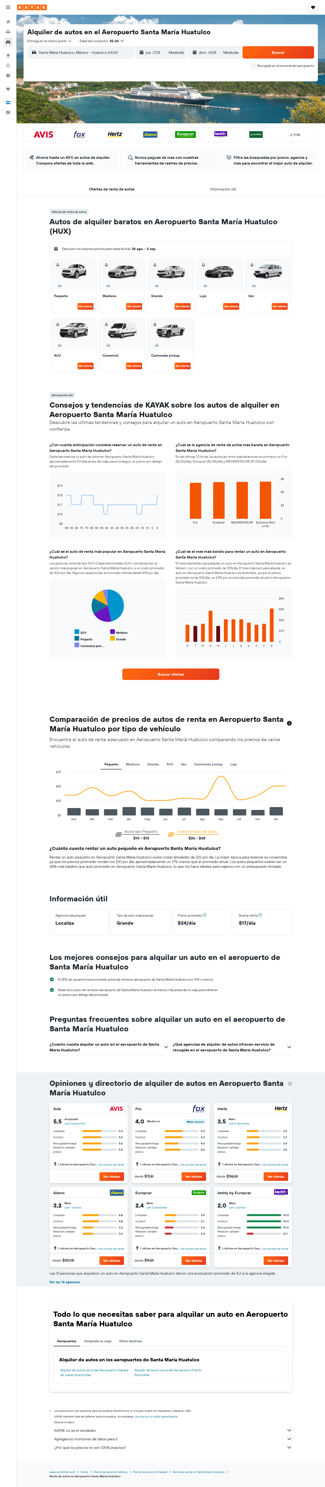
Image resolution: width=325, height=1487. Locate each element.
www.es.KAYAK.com (62, 1472)
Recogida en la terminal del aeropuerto (285, 66)
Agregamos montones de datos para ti (85, 1439)
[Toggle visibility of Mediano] (119, 632)
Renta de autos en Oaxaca (150, 1472)
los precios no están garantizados (156, 1416)
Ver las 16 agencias (64, 1282)
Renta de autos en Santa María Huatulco (198, 1472)
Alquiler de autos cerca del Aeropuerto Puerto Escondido (168, 1372)
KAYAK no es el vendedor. (75, 1430)
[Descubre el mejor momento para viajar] (8, 75)
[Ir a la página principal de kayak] (32, 7)
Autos (84, 1472)
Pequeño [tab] (111, 764)
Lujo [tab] (233, 764)
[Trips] (8, 89)
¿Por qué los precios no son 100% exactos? (90, 1447)
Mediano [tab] (133, 764)
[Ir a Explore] (8, 55)
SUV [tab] (170, 764)
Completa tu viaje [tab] (98, 1341)
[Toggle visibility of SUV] (80, 632)
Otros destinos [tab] (130, 1341)
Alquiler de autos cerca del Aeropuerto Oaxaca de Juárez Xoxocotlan (94, 1372)
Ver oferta (86, 306)
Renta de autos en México (111, 1472)
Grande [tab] (153, 764)
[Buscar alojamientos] (8, 32)
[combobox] (49, 41)
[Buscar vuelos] (8, 22)
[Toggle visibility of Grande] (118, 638)
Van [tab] (184, 764)
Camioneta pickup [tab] (208, 764)
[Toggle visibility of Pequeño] (83, 638)
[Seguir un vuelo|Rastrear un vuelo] (8, 65)
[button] (8, 7)
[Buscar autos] (8, 42)
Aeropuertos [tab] (66, 1341)
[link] (170, 674)
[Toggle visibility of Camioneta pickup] (89, 645)
